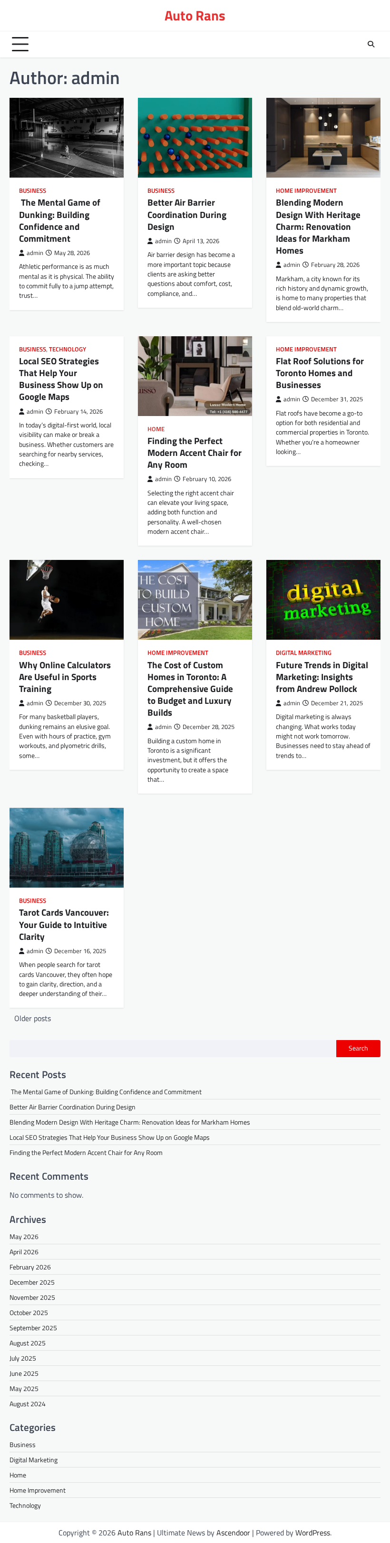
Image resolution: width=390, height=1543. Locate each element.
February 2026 (30, 1267)
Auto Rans (195, 15)
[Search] (371, 44)
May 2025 (24, 1388)
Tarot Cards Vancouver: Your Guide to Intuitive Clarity (64, 924)
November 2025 (32, 1297)
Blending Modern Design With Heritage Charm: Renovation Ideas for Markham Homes (318, 226)
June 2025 (24, 1373)
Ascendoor (233, 1532)
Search (358, 1048)
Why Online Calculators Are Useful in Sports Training (65, 677)
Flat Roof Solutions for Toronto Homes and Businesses (320, 373)
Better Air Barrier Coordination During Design (186, 214)
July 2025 (23, 1358)
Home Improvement (306, 190)
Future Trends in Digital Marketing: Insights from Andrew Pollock (322, 677)
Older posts (32, 1018)
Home (156, 429)
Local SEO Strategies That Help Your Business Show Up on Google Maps (61, 379)
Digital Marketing (304, 652)
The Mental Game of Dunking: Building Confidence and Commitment (59, 220)
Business (32, 190)
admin (35, 252)
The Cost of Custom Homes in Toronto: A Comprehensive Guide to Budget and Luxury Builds (190, 689)
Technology (67, 349)
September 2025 (33, 1328)
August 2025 (28, 1343)
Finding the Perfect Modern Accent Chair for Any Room (194, 453)
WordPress (312, 1532)
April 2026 (24, 1252)
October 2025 (29, 1312)
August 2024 (28, 1404)
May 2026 (24, 1236)
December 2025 (32, 1282)
